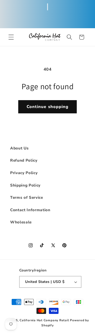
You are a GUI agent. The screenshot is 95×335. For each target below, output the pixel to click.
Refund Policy (23, 160)
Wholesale (21, 222)
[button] (11, 37)
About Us (19, 148)
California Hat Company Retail (44, 320)
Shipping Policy (25, 185)
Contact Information (30, 209)
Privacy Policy (23, 172)
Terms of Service (26, 197)
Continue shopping (48, 107)
